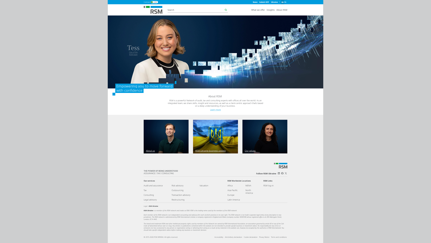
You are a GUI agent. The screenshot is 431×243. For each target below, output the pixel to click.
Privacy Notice (264, 237)
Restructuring (178, 199)
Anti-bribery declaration (233, 237)
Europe (231, 195)
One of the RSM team (133, 53)
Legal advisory (150, 199)
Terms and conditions (279, 237)
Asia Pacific (233, 190)
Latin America (234, 199)
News (255, 2)
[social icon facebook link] (282, 173)
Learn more (215, 109)
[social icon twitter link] (285, 173)
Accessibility (218, 237)
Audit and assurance (153, 185)
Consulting (149, 195)
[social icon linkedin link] (278, 173)
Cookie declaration (250, 237)
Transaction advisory (181, 195)
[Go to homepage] (154, 9)
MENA (248, 185)
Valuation (204, 185)
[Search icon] (226, 10)
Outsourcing (178, 190)
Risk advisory (177, 185)
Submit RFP (264, 2)
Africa (230, 185)
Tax (145, 190)
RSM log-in (268, 185)
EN (282, 2)
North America (249, 191)
